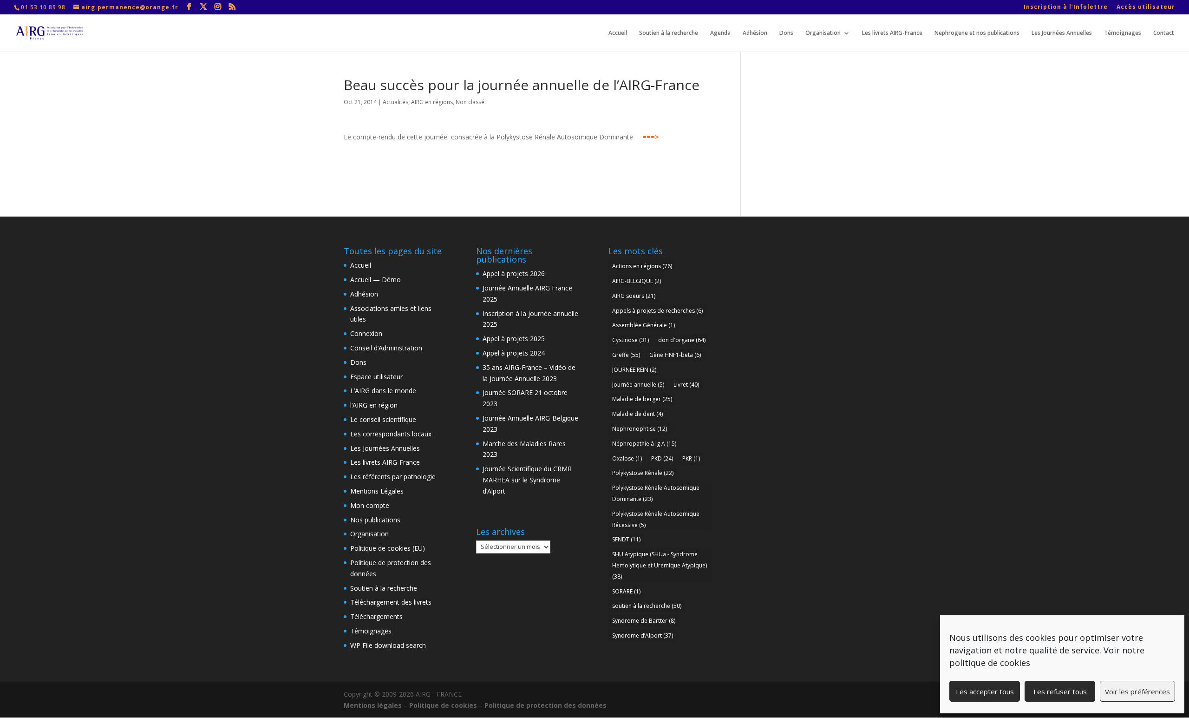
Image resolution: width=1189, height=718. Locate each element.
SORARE (626, 591)
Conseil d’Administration (386, 347)
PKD (662, 458)
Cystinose (630, 340)
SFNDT (626, 539)
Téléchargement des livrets (390, 602)
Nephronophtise (639, 429)
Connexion (366, 333)
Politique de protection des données (545, 705)
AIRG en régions (432, 102)
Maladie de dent (637, 414)
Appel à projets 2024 (514, 353)
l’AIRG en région (374, 405)
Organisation (823, 33)
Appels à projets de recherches (657, 311)
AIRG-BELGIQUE (636, 281)
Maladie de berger (642, 399)
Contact (1163, 33)
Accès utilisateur (1146, 7)
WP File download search (388, 645)
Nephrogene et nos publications (976, 33)
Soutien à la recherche (668, 33)
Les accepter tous (985, 691)
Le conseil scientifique (383, 419)
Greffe (626, 355)
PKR (691, 458)
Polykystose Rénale (642, 473)
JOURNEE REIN (634, 370)
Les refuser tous (1060, 691)
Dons (786, 33)
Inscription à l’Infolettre (1066, 7)
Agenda (720, 33)
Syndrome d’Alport (642, 635)
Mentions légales (373, 705)
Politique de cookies (443, 705)
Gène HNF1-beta (675, 355)
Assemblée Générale (643, 325)
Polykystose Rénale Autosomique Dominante (655, 493)
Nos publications (375, 519)
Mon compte (369, 505)
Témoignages (1122, 33)
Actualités (395, 102)
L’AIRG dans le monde (383, 390)
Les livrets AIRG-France (892, 33)
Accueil (617, 33)
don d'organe (682, 340)
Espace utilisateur (376, 376)
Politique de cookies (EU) (387, 548)
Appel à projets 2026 (514, 273)
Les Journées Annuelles (1062, 33)
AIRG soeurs (633, 296)
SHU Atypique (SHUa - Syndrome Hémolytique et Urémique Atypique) (659, 565)
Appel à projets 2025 (514, 338)
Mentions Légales (377, 491)
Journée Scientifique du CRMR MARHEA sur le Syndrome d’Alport (527, 479)
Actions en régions (642, 266)
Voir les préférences (1137, 691)
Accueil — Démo (375, 279)
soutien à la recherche (646, 606)
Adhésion (755, 33)
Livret (686, 385)
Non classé (470, 102)
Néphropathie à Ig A (644, 444)
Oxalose (627, 458)
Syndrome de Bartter (643, 621)
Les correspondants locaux (390, 433)
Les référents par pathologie (393, 476)
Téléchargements (376, 616)
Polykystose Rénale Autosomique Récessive (655, 519)
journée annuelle (638, 385)
